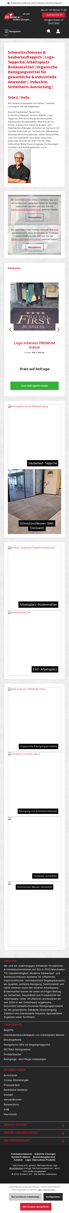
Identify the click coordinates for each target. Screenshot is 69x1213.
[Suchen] (48, 31)
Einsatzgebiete (12, 1039)
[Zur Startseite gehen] (17, 17)
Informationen (14, 1069)
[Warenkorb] (65, 29)
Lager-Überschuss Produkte (40, 1160)
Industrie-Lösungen (45, 1154)
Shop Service (13, 1024)
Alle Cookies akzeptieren (36, 1206)
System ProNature (20, 1157)
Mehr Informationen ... (48, 1190)
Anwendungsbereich (44, 1157)
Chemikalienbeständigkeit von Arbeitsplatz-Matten (34, 1035)
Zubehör (18, 1160)
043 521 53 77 (54, 15)
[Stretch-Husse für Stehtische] (34, 306)
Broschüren (10, 1075)
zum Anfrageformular (34, 385)
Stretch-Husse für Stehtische (34, 345)
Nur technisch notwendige (25, 1196)
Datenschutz (11, 1104)
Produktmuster (12, 1054)
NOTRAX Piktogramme (17, 1049)
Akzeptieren (34, 247)
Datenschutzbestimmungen (26, 239)
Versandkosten (13, 1099)
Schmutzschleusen (21, 1154)
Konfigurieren (53, 1196)
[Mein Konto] (58, 31)
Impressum (10, 1114)
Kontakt (8, 1094)
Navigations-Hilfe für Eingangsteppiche (27, 1044)
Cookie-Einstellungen (16, 1080)
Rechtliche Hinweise (16, 1089)
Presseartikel (12, 1085)
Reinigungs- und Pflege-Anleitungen (25, 1059)
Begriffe (8, 1030)
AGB (6, 1109)
